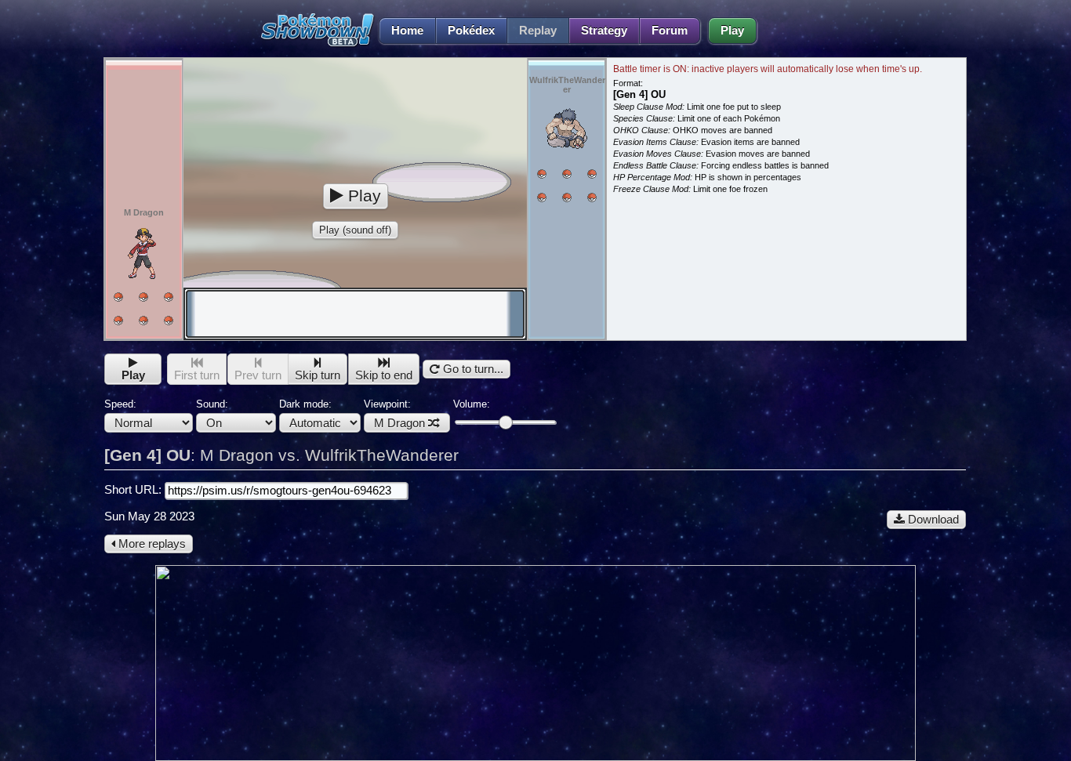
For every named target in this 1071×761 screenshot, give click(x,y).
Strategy (604, 30)
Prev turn (257, 375)
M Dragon (399, 423)
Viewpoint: (394, 413)
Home (407, 30)
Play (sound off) (355, 230)
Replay (538, 30)
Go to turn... (471, 369)
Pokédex (471, 30)
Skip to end (383, 375)
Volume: (471, 404)
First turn (197, 375)
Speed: (120, 404)
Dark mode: (305, 404)
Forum (670, 30)
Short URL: (134, 490)
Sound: (212, 404)
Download (932, 519)
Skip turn (317, 375)
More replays (150, 544)
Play (732, 30)
